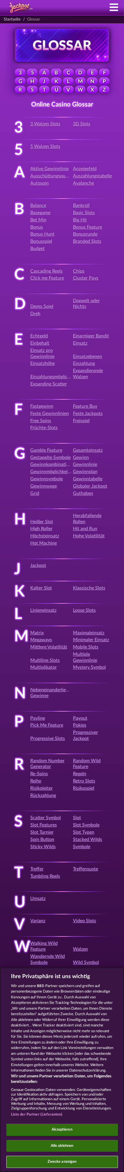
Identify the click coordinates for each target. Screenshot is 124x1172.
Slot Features (43, 825)
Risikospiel (83, 788)
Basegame (40, 212)
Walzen (80, 949)
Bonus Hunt (42, 234)
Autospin (39, 183)
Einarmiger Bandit (91, 336)
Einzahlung (84, 363)
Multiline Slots (45, 660)
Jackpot (38, 565)
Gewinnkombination (51, 464)
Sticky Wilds (43, 846)
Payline (37, 718)
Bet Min (38, 220)
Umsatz (38, 898)
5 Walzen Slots (45, 146)
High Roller (41, 528)
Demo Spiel (41, 306)
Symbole (81, 846)
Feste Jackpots (88, 413)
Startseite (12, 19)
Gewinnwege (43, 486)
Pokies (79, 725)
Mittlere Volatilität (48, 647)
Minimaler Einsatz (91, 640)
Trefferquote (85, 869)
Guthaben (83, 493)
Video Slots (84, 921)
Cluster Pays (85, 278)
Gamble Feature (46, 450)
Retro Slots (84, 781)
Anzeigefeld (85, 168)
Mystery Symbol (89, 667)
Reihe (35, 781)
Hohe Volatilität (89, 536)
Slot (77, 817)
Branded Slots (87, 241)
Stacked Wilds (87, 839)
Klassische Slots (89, 588)
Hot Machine (43, 543)
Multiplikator (43, 667)
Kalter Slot (41, 588)
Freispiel (81, 420)
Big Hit (80, 220)
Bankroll (81, 205)
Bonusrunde (85, 234)
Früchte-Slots (44, 427)
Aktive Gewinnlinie (49, 168)
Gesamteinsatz (88, 450)
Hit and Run (85, 528)
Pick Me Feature (46, 725)
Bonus (36, 227)
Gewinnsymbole (46, 479)
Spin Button (42, 839)
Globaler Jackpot (90, 486)
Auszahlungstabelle (92, 176)
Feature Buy (85, 406)
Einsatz (80, 343)
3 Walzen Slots (45, 124)
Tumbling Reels (45, 876)
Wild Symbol (86, 962)
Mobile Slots (85, 647)
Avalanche (83, 183)
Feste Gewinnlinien (49, 413)
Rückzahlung (43, 795)
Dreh (35, 313)
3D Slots (81, 124)
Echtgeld (39, 336)
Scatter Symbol (45, 817)
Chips (78, 271)
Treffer (37, 869)
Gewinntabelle (87, 479)
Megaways (41, 640)
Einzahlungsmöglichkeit (54, 376)
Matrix (37, 633)
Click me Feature (47, 278)
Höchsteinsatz (44, 536)
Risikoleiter (41, 788)
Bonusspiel (41, 241)
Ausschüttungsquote (51, 176)
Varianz (37, 921)
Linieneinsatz (43, 610)
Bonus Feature (87, 227)
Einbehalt (39, 343)
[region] (62, 1069)
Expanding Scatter (48, 384)
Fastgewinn (41, 406)
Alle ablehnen (62, 1146)
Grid (34, 493)
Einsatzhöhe (42, 363)
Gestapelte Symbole (50, 457)
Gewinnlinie (85, 464)
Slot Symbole (86, 825)
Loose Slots (84, 610)
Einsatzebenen (87, 356)
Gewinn (81, 457)
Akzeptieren (62, 1129)
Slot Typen (83, 832)
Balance (38, 205)
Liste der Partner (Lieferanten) (37, 1114)
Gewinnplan (85, 471)
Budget (37, 248)
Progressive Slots (47, 738)
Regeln (79, 773)
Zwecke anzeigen (62, 1162)
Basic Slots (84, 212)
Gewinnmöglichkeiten (52, 471)
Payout (80, 718)
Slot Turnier (42, 832)
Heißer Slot (41, 521)
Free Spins (40, 420)
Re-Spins (39, 773)
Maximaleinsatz (88, 633)
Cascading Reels (46, 271)
